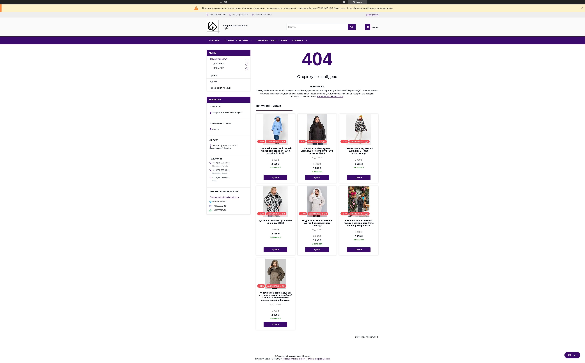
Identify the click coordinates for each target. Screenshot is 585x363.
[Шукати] (352, 27)
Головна (214, 40)
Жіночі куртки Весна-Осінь (330, 96)
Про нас (214, 75)
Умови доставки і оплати (271, 40)
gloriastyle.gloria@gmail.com (225, 197)
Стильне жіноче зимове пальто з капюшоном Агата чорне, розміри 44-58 (359, 223)
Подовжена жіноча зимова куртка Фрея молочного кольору (317, 223)
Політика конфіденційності (318, 359)
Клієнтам (297, 40)
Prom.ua (306, 356)
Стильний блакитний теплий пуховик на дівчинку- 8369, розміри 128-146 (275, 150)
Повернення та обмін (220, 88)
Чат (574, 355)
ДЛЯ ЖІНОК (219, 63)
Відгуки (213, 81)
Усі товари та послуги (365, 337)
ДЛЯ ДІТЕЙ (218, 68)
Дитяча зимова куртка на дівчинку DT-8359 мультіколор (359, 150)
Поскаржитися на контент (294, 359)
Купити (275, 178)
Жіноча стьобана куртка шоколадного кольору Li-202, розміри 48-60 (317, 150)
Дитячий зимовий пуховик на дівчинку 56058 (275, 221)
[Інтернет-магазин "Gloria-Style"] (213, 32)
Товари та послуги (236, 40)
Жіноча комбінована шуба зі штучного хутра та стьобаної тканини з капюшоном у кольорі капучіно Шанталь (275, 296)
